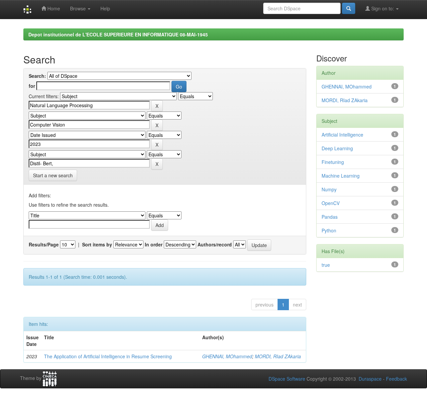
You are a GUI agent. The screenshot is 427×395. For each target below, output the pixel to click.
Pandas (330, 216)
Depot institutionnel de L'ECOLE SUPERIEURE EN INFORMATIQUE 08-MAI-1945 (118, 34)
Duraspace (370, 378)
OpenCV (331, 203)
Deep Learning (337, 148)
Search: (37, 75)
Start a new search (53, 175)
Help (105, 8)
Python (329, 230)
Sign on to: (382, 8)
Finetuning (333, 162)
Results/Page (44, 244)
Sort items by (97, 244)
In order (153, 244)
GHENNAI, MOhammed (227, 356)
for (32, 85)
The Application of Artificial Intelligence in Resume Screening (108, 356)
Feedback (396, 378)
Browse (78, 8)
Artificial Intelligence (342, 134)
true (326, 264)
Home (53, 8)
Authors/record (214, 244)
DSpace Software (287, 378)
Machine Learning (341, 175)
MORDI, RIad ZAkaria (278, 356)
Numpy (329, 189)
